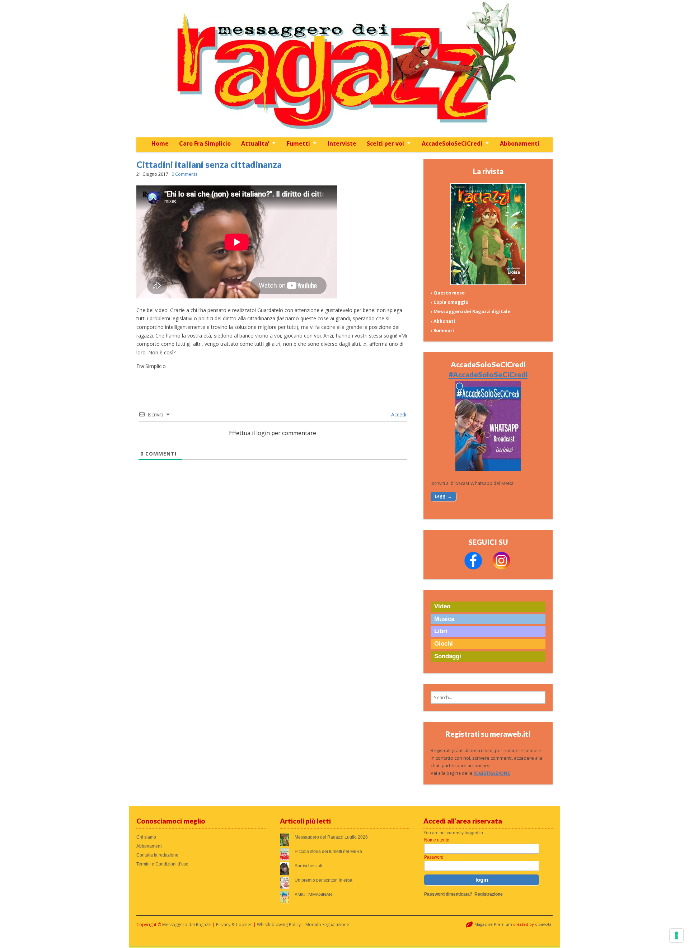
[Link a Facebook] (473, 568)
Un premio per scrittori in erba (323, 880)
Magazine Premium (493, 924)
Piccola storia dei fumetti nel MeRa (328, 851)
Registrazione (488, 894)
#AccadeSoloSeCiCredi (488, 374)
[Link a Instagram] (501, 568)
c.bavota (543, 924)
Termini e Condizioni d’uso (162, 864)
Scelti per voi (385, 143)
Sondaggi (447, 656)
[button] (488, 697)
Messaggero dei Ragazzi (186, 924)
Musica (444, 619)
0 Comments (184, 174)
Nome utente (436, 840)
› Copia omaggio (449, 302)
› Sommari (442, 330)
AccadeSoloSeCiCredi (452, 143)
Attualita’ (255, 143)
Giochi (443, 643)
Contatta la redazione (157, 855)
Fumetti (298, 143)
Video (442, 606)
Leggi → (443, 496)
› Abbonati (443, 321)
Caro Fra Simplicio (205, 143)
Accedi (398, 414)
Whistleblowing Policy (279, 924)
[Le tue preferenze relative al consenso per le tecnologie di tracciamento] (676, 935)
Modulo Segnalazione (327, 924)
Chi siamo (146, 837)
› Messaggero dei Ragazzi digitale (470, 311)
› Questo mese (448, 293)
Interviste (342, 143)
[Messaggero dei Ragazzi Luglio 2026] (488, 283)
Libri (440, 631)
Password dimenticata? (448, 894)
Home (160, 143)
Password (434, 857)
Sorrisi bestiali (308, 865)
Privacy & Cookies (234, 924)
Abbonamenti (519, 143)
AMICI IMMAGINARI (314, 894)
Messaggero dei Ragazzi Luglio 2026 (331, 837)
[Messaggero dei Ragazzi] (344, 68)
